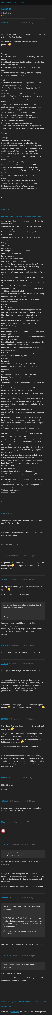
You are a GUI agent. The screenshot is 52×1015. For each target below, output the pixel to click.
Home (3, 1002)
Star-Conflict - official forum (12, 3)
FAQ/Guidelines (25, 1002)
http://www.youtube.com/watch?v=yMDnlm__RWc (21, 216)
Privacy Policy (7, 1006)
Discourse (15, 1012)
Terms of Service (40, 1002)
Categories (12, 1002)
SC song (6, 8)
